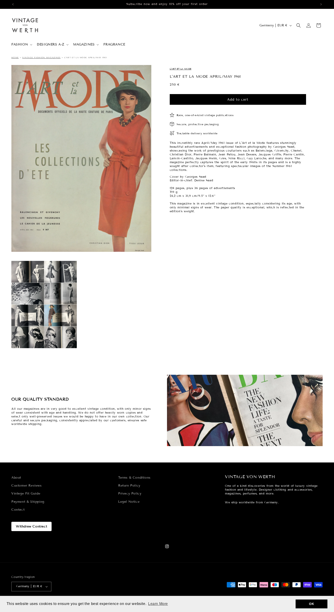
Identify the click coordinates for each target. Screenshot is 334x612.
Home (15, 57)
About (16, 478)
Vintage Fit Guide (25, 493)
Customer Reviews (26, 485)
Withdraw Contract (31, 526)
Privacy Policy (129, 493)
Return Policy (129, 485)
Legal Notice (129, 502)
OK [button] (311, 604)
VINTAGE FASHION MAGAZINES (41, 57)
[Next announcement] (321, 4)
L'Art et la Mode (181, 68)
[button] (21, 44)
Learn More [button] (158, 604)
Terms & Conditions (134, 478)
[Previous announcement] (13, 4)
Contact (18, 510)
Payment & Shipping (27, 502)
